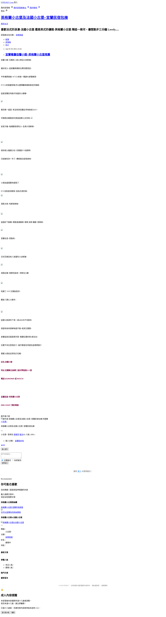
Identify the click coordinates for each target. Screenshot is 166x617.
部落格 (8, 42)
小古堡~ (4, 422)
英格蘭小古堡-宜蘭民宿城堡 (12, 507)
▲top (3, 445)
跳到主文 (4, 24)
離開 (13, 612)
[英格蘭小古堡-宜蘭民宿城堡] (2, 510)
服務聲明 (104, 585)
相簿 (7, 39)
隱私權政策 (95, 585)
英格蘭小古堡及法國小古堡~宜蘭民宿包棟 (34, 17)
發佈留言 (5, 463)
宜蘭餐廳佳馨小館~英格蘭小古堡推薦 (27, 54)
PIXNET (66, 585)
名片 (7, 45)
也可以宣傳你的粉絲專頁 (11, 512)
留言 (21, 434)
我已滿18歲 (5, 612)
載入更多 (5, 449)
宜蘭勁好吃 (19, 441)
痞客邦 (16, 434)
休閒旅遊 (19, 35)
